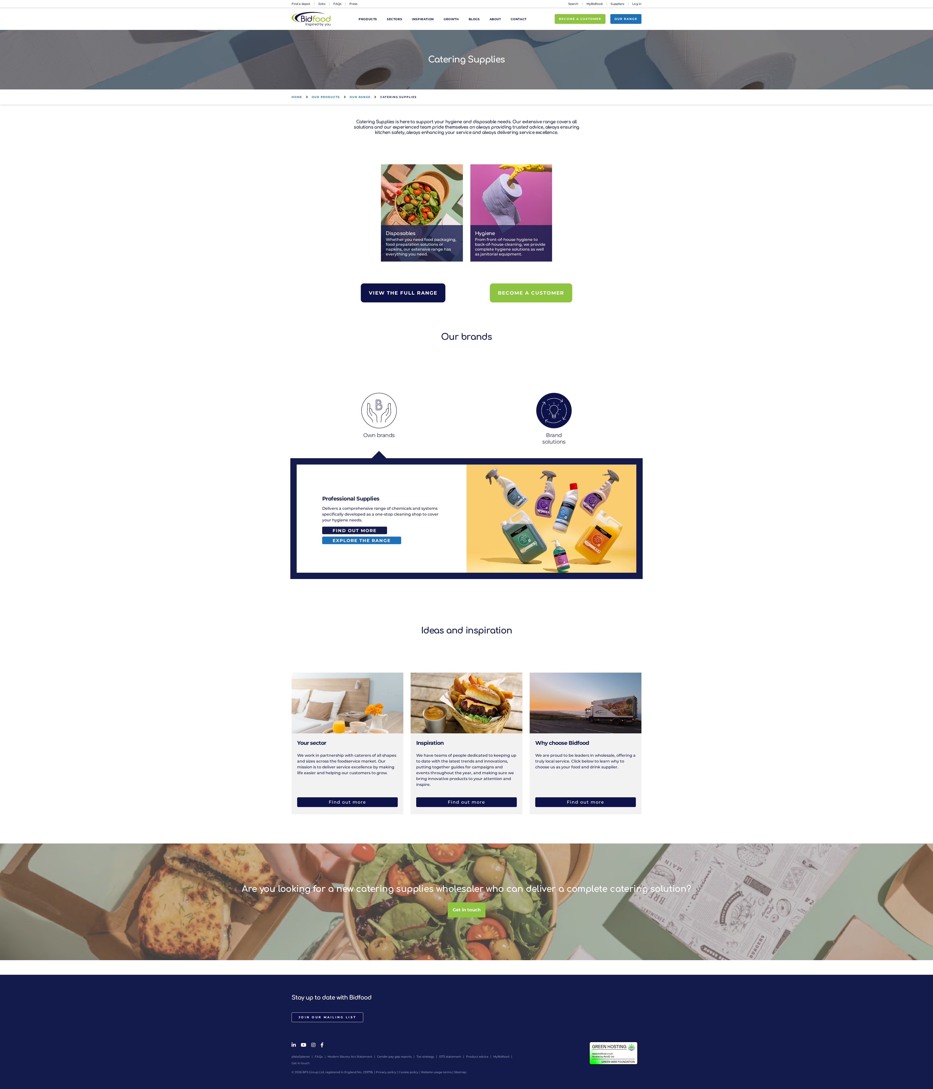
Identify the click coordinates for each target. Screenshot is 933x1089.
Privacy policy (386, 1072)
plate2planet (301, 1056)
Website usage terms (436, 1072)
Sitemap (460, 1072)
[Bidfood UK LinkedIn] (294, 1045)
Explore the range (362, 540)
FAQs (337, 4)
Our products (326, 97)
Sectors (394, 19)
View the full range (403, 293)
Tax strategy (425, 1056)
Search (573, 4)
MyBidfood (595, 4)
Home (297, 97)
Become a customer (580, 19)
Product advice (477, 1056)
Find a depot (301, 4)
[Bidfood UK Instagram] (313, 1045)
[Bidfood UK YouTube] (303, 1045)
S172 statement (450, 1056)
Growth (451, 19)
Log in (636, 4)
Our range (625, 19)
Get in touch (467, 910)
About (495, 19)
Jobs (321, 4)
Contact (519, 19)
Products (368, 19)
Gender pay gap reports (394, 1056)
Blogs (474, 19)
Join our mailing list (327, 1017)
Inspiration (423, 19)
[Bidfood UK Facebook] (322, 1045)
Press (353, 4)
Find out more (355, 530)
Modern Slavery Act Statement (350, 1056)
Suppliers (617, 4)
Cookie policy (408, 1072)
